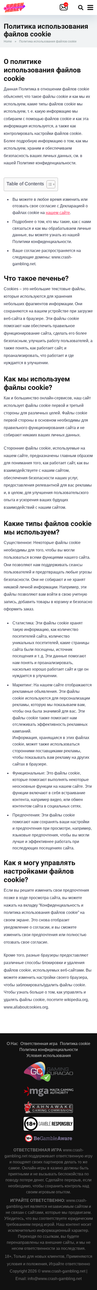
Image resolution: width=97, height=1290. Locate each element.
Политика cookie (75, 1043)
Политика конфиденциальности (48, 1049)
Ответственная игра (38, 1043)
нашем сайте (58, 213)
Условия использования (48, 1055)
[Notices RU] (64, 7)
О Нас (12, 1043)
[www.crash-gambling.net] (14, 6)
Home (8, 41)
